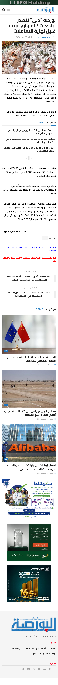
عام (6, 351)
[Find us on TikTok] (23, 669)
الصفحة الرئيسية (47, 648)
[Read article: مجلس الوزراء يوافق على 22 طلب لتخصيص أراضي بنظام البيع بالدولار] (29, 389)
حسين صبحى (44, 37)
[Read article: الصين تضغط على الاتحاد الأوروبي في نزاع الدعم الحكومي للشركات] (29, 334)
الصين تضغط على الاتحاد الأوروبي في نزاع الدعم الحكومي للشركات (31, 131)
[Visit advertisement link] (29, 2)
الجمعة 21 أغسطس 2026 (45, 364)
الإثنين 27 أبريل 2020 (24, 37)
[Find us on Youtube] (39, 669)
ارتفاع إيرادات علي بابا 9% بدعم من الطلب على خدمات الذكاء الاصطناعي (29, 149)
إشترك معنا (31, 648)
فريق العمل (17, 648)
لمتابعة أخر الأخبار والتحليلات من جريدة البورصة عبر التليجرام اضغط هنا (29, 259)
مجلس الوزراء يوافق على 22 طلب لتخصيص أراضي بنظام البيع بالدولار (30, 140)
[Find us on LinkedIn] (44, 669)
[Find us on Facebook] (55, 669)
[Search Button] (3, 9)
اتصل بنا (33, 653)
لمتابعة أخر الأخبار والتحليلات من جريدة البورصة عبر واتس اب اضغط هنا (31, 248)
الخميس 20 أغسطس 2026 (45, 419)
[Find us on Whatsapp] (34, 669)
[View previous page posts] (31, 158)
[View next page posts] (26, 158)
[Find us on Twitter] (50, 669)
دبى (44, 238)
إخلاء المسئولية (47, 653)
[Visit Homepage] (45, 10)
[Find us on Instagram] (28, 669)
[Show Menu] (8, 9)
